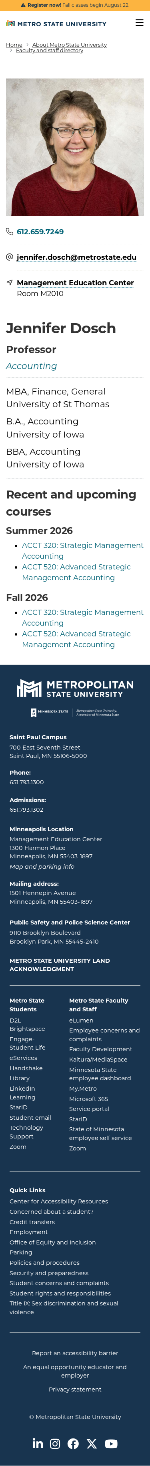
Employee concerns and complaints (104, 1035)
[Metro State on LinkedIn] (38, 1445)
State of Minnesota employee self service (104, 1134)
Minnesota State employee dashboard (104, 1074)
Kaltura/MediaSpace (104, 1059)
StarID (33, 1107)
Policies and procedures (45, 1262)
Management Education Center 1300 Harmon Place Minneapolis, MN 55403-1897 (56, 848)
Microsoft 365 (104, 1099)
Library (33, 1078)
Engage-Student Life (33, 1044)
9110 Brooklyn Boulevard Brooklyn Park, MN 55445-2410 (54, 937)
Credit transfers (32, 1222)
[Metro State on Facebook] (73, 1445)
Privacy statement (75, 1389)
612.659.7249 (40, 232)
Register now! (44, 5)
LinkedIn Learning (33, 1093)
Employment (29, 1232)
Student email (33, 1117)
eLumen (104, 1020)
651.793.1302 (26, 809)
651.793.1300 (27, 782)
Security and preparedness (49, 1273)
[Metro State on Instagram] (55, 1445)
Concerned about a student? (52, 1211)
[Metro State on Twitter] (92, 1445)
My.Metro (104, 1088)
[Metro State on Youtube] (111, 1445)
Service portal (104, 1109)
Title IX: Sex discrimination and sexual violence (64, 1308)
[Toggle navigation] (137, 23)
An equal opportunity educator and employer (75, 1372)
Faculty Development (100, 1049)
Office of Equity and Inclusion (53, 1242)
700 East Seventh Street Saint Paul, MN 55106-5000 (48, 752)
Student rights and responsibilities (60, 1293)
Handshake (33, 1068)
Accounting (31, 367)
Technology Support (26, 1132)
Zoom (33, 1146)
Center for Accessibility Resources (59, 1201)
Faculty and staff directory (49, 50)
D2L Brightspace (33, 1025)
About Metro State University (69, 44)
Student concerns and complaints (59, 1283)
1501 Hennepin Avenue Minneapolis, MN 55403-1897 (51, 897)
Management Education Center (75, 283)
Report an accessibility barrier (75, 1353)
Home (14, 44)
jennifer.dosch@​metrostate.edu (76, 258)
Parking (21, 1252)
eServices (33, 1058)
